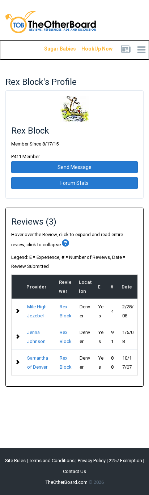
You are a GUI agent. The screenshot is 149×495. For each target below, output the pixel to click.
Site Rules (15, 460)
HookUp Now (88, 49)
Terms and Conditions (51, 460)
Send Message (74, 167)
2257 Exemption (125, 460)
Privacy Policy (92, 460)
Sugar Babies (51, 49)
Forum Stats (74, 183)
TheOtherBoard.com (67, 482)
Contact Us (74, 471)
